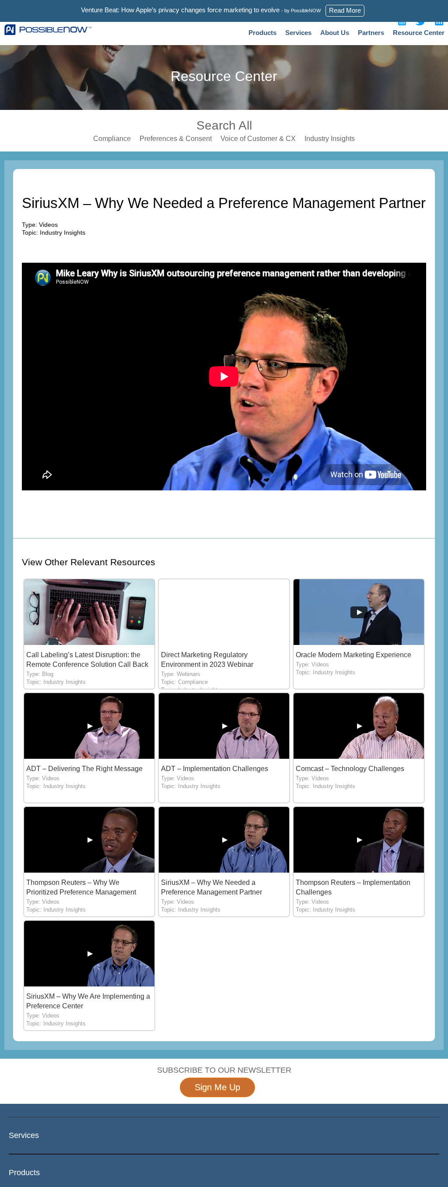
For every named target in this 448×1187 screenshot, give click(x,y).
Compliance (112, 138)
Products (262, 32)
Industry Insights (329, 138)
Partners (371, 32)
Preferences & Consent (176, 138)
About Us (334, 32)
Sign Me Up (217, 1087)
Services (298, 32)
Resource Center (418, 32)
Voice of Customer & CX (258, 138)
